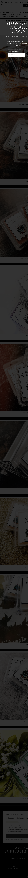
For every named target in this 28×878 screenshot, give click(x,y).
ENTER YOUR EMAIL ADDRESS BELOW (14, 50)
